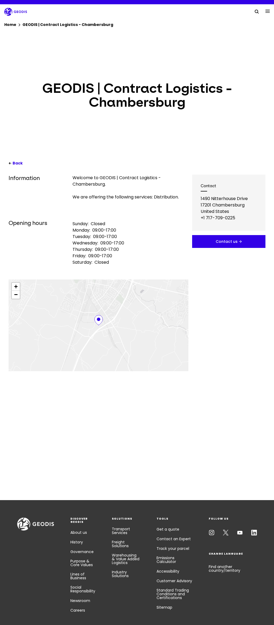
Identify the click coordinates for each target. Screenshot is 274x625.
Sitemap (164, 607)
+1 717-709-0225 (218, 218)
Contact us (227, 241)
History (76, 542)
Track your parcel (173, 548)
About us (78, 532)
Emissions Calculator (166, 559)
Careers (77, 610)
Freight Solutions (120, 544)
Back (18, 163)
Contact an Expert (174, 539)
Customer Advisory (174, 581)
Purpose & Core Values (81, 563)
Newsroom (80, 601)
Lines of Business (78, 576)
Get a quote (168, 529)
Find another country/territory (224, 568)
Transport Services (121, 531)
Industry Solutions (120, 574)
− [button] (16, 294)
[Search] (257, 11)
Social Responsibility (82, 589)
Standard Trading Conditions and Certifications (173, 594)
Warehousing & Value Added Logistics (125, 559)
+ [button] (16, 286)
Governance (82, 552)
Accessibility (168, 571)
